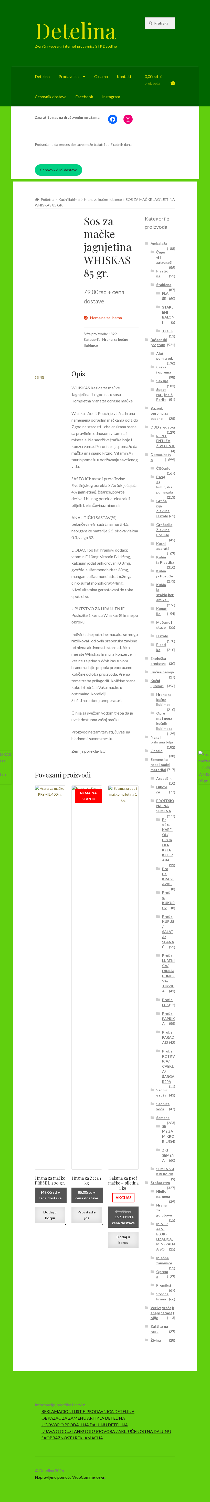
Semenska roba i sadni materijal (160, 764)
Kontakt (124, 76)
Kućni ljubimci (69, 199)
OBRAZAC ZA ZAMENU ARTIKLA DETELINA (83, 1418)
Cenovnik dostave (50, 96)
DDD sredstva (163, 427)
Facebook (84, 96)
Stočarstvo (160, 1182)
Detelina (75, 30)
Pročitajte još (87, 1215)
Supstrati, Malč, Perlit (164, 394)
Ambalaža (159, 243)
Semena (163, 1117)
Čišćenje (163, 468)
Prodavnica (69, 76)
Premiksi (163, 1285)
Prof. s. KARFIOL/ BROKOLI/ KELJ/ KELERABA (167, 839)
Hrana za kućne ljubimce (103, 199)
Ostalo (162, 636)
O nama (101, 76)
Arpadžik (164, 778)
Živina (156, 1340)
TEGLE (167, 331)
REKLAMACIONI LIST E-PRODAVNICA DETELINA (87, 1411)
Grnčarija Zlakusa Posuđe (164, 529)
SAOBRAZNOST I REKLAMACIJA (72, 1437)
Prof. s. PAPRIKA (168, 1018)
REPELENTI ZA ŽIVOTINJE (165, 441)
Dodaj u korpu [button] (50, 1215)
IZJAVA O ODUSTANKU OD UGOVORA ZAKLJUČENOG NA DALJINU (106, 1431)
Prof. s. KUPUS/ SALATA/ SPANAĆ (168, 931)
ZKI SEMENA (168, 1155)
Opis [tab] (39, 377)
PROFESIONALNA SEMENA (165, 805)
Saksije (162, 381)
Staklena (163, 284)
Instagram (111, 96)
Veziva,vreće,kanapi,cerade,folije (162, 1313)
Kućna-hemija (162, 672)
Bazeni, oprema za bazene (159, 413)
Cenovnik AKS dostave (58, 170)
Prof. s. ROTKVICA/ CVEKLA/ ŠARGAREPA (168, 1066)
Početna (47, 199)
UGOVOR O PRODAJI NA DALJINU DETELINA (84, 1424)
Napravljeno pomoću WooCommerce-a (69, 1477)
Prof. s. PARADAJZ (168, 1037)
